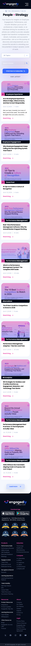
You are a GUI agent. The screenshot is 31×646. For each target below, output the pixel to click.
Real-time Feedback (7, 554)
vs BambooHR (21, 568)
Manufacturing (21, 550)
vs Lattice (19, 564)
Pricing (18, 614)
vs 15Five (19, 560)
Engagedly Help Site (7, 609)
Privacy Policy (21, 621)
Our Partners (20, 606)
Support (19, 610)
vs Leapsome (20, 562)
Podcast (3, 628)
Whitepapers (5, 616)
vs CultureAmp (21, 558)
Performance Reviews (7, 548)
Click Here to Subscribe (14, 71)
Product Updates (6, 606)
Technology (20, 546)
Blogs (2, 622)
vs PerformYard (21, 566)
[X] (5, 635)
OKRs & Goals (5, 550)
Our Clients (20, 604)
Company (19, 602)
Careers (19, 608)
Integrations (4, 604)
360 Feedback (5, 552)
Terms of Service (21, 623)
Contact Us (20, 612)
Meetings (4, 556)
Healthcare (20, 548)
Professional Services (23, 552)
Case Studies (5, 614)
